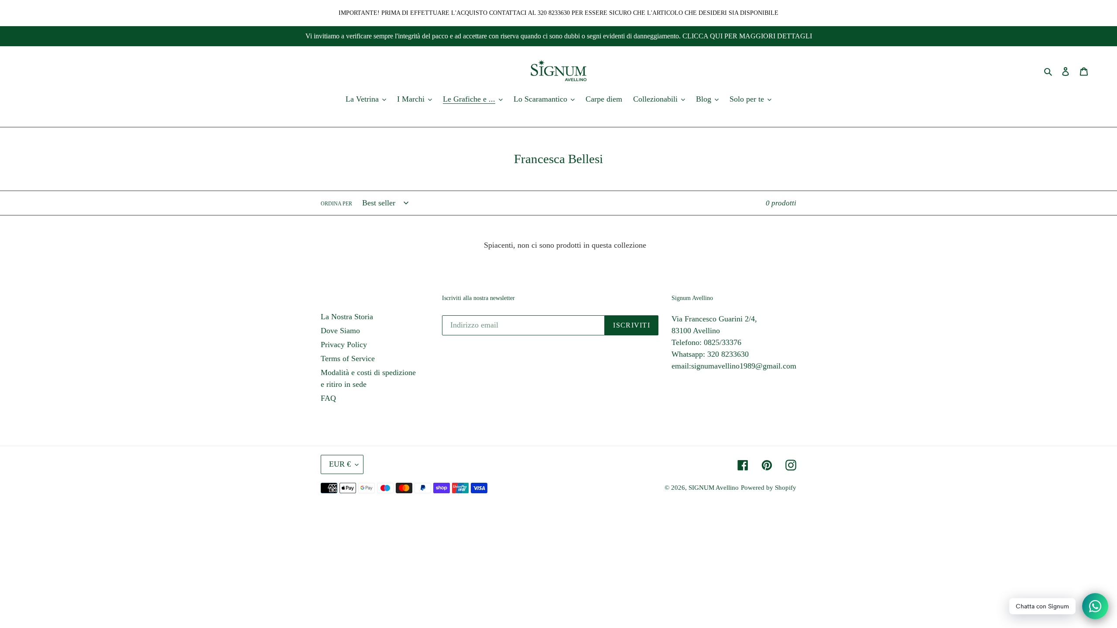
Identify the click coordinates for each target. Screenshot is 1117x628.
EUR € (340, 464)
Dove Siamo (340, 330)
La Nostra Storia (347, 316)
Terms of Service (348, 358)
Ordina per (336, 204)
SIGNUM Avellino (714, 487)
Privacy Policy (344, 344)
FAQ (328, 398)
